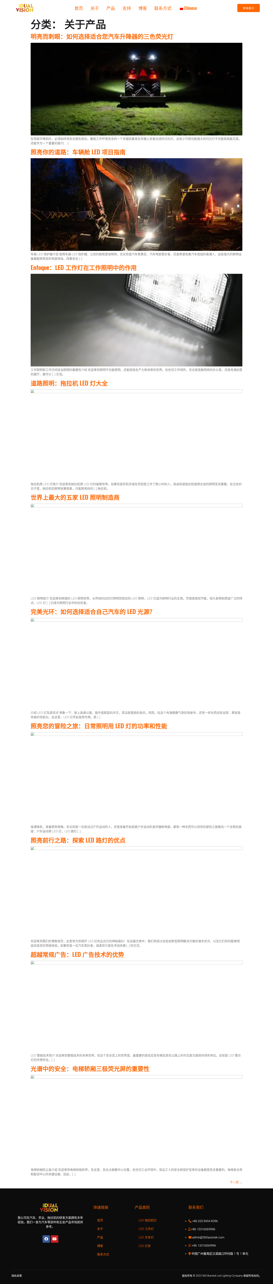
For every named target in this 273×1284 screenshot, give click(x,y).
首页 (78, 8)
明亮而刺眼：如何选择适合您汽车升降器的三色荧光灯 (102, 36)
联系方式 (162, 8)
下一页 (236, 1182)
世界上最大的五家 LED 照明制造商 (75, 497)
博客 (142, 8)
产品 (110, 8)
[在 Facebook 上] (46, 1239)
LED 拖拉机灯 (148, 1220)
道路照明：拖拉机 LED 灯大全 (69, 382)
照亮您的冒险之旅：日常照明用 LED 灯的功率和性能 (99, 725)
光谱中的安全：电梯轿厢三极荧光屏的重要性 (90, 1068)
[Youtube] (54, 1239)
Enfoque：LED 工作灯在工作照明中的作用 (84, 267)
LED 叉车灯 (146, 1237)
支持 (126, 8)
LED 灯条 (145, 1246)
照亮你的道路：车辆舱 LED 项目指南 (78, 151)
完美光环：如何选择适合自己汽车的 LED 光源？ (93, 611)
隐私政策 (17, 1276)
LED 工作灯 (146, 1229)
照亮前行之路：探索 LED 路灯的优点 (78, 839)
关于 (94, 8)
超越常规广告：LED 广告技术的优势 (77, 954)
